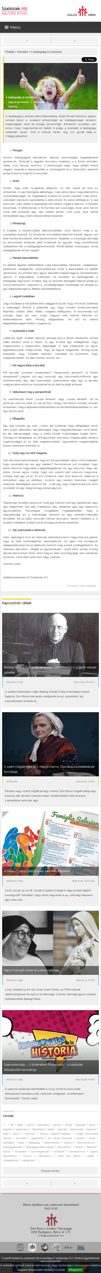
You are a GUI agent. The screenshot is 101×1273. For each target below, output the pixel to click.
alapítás (7, 1129)
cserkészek (28, 1160)
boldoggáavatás (12, 1147)
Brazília (91, 1147)
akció (92, 1125)
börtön (79, 1147)
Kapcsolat (51, 1208)
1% (12, 1125)
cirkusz (27, 1156)
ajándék (80, 1125)
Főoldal (9, 51)
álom (16, 1133)
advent (57, 1125)
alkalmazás (77, 1129)
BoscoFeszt (65, 1147)
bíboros (68, 1142)
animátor (21, 1138)
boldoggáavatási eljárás (40, 1147)
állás (5, 1133)
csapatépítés (10, 1160)
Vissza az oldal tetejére (81, 585)
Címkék (8, 1116)
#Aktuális (39, 102)
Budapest (21, 1151)
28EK (20, 1125)
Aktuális (22, 51)
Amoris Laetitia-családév (55, 1133)
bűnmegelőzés (40, 1151)
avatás (80, 1138)
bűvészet (59, 1151)
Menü (15, 27)
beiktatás (8, 1142)
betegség (34, 1142)
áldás (51, 1129)
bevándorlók (51, 1142)
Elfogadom (75, 1269)
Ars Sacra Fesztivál (60, 1138)
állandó (91, 1129)
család (90, 1156)
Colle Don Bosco (69, 1156)
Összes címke (50, 1170)
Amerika (30, 1133)
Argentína (37, 1138)
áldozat (62, 1129)
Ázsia (92, 1138)
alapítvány (22, 1129)
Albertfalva (38, 1129)
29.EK (30, 1125)
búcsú (7, 1151)
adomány (43, 1125)
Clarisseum (44, 1156)
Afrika (68, 1125)
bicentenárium (86, 1142)
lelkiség (13, 106)
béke (21, 1142)
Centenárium (77, 1151)
